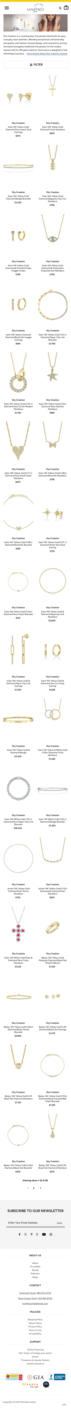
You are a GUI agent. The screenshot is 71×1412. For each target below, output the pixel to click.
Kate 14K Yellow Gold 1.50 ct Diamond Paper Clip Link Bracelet (53, 337)
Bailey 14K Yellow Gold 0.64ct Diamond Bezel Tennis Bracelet (18, 1029)
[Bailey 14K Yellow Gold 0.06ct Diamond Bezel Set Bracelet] (18, 1135)
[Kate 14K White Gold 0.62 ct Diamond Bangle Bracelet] (52, 789)
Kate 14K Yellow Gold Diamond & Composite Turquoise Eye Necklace (52, 268)
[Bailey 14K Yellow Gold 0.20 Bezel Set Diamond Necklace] (18, 1066)
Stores (35, 1356)
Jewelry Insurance (35, 1363)
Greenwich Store (27, 1293)
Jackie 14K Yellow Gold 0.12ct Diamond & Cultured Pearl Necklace (52, 891)
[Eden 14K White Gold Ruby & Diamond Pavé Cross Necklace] (18, 927)
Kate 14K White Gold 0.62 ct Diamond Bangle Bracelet (53, 820)
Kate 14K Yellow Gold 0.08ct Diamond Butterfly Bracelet (18, 543)
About (35, 1263)
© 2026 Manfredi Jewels (24, 1402)
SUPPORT (35, 1342)
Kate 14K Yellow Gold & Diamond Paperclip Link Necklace (52, 614)
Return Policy (35, 1323)
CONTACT (35, 1285)
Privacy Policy (35, 1326)
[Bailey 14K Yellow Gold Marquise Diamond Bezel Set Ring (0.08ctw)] (52, 927)
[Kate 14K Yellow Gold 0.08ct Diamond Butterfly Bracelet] (18, 512)
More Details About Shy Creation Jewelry (47, 53)
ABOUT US (35, 1255)
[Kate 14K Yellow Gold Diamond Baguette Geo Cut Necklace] (52, 166)
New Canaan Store (27, 1298)
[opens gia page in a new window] (35, 1379)
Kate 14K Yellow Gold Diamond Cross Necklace (52, 128)
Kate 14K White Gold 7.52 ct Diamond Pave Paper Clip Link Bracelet (18, 822)
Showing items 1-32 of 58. (35, 1180)
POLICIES (35, 1312)
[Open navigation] (6, 8)
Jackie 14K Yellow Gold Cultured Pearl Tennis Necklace (18, 891)
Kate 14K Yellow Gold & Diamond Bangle (18, 751)
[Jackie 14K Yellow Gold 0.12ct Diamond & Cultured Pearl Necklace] (52, 858)
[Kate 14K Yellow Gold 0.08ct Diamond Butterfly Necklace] (52, 443)
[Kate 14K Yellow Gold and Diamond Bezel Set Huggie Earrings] (18, 304)
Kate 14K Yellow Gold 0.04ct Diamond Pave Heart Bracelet (18, 612)
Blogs (35, 1277)
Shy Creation (18, 123)
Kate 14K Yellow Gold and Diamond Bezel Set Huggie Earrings (18, 337)
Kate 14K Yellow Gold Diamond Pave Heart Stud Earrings (18, 129)
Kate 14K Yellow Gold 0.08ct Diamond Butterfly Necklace (53, 474)
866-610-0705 (44, 1293)
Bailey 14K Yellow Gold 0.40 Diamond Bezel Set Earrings (52, 1028)
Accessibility (35, 1333)
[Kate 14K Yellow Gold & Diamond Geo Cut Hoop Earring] (52, 650)
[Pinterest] (32, 1235)
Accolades (35, 1266)
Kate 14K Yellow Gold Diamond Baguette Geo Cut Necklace (52, 199)
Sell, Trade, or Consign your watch (35, 1353)
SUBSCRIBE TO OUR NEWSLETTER (35, 1211)
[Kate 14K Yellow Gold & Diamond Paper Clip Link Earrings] (18, 650)
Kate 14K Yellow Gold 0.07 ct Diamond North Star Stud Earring (52, 545)
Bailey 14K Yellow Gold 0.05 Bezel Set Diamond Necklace (52, 1166)
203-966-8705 (45, 1298)
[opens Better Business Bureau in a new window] (56, 1379)
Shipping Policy (35, 1319)
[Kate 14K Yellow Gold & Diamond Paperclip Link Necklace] (52, 581)
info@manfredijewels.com (35, 1303)
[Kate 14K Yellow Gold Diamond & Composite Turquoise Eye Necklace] (52, 235)
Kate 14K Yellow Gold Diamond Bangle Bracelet (18, 197)
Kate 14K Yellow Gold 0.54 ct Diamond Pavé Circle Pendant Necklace (18, 406)
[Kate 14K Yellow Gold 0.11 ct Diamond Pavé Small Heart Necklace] (18, 443)
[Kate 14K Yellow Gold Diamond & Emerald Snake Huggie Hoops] (18, 235)
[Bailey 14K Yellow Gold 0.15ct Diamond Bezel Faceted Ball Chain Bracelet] (52, 1066)
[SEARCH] (60, 9)
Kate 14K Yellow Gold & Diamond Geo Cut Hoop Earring (52, 683)
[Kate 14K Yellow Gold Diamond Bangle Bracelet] (18, 166)
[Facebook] (19, 1235)
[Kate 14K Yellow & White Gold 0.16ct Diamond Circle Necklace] (52, 719)
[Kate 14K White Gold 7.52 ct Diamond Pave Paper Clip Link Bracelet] (18, 789)
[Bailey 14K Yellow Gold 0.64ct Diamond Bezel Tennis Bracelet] (18, 996)
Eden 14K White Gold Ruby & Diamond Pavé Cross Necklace (18, 960)
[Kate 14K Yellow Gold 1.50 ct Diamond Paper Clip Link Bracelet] (52, 304)
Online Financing (35, 1349)
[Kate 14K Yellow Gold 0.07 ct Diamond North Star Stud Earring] (52, 512)
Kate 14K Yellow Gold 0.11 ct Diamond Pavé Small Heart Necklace (18, 476)
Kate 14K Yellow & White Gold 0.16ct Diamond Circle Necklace (52, 752)
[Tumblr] (37, 1235)
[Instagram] (51, 1235)
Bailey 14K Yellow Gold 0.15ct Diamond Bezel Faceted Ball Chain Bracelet (52, 1099)
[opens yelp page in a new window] (14, 1379)
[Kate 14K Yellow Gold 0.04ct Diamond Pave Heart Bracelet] (18, 581)
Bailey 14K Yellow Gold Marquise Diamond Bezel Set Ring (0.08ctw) (53, 960)
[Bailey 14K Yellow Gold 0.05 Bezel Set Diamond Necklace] (52, 1135)
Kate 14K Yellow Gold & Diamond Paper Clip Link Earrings (18, 683)
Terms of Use (35, 1330)
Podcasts (35, 1273)
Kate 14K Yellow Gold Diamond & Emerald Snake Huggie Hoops (18, 268)
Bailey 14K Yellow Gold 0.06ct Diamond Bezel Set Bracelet (18, 1166)
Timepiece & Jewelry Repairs (35, 1360)
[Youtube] (44, 1235)
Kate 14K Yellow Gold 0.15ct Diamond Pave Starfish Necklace (52, 406)
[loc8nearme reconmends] (46, 1387)
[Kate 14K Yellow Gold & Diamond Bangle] (18, 719)
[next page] (40, 1188)
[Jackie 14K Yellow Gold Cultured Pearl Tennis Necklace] (18, 858)
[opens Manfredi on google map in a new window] (30, 1387)
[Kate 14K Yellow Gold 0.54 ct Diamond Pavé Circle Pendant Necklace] (18, 373)
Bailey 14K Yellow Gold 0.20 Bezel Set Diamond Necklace (18, 1097)
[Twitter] (25, 1235)
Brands (35, 1270)
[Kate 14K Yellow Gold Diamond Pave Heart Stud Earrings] (18, 96)
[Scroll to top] (64, 1405)
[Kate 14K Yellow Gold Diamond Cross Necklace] (52, 96)
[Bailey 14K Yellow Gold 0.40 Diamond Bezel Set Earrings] (52, 996)
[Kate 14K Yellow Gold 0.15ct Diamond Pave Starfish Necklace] (52, 373)
